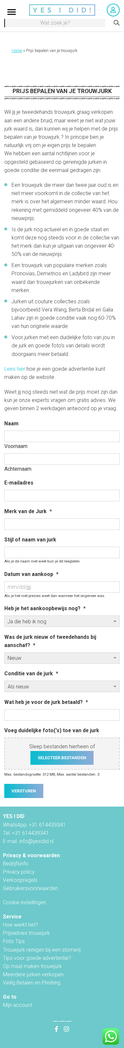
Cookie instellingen (24, 902)
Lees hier (14, 369)
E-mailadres (18, 483)
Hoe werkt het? (20, 925)
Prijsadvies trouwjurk (26, 933)
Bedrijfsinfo (15, 864)
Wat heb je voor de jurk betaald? (46, 702)
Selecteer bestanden (62, 757)
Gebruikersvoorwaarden (30, 888)
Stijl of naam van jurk (30, 539)
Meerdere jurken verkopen (33, 974)
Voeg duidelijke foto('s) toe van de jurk (51, 730)
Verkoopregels (20, 880)
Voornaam (15, 446)
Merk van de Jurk (28, 511)
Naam (11, 423)
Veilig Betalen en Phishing (32, 983)
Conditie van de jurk (31, 673)
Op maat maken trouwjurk (32, 966)
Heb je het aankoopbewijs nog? (45, 608)
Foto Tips (14, 941)
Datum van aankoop (31, 574)
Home (17, 50)
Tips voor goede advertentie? (37, 958)
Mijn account (17, 1005)
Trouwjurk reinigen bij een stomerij (42, 950)
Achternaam (17, 469)
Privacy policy (18, 872)
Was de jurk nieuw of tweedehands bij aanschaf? (50, 641)
